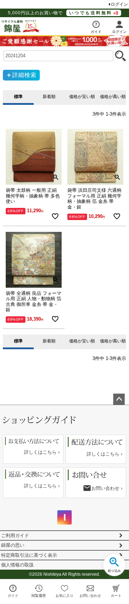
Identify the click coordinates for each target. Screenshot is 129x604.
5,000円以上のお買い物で (60, 12)
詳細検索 (24, 75)
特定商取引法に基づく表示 (29, 555)
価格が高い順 (112, 96)
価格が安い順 (81, 96)
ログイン (119, 4)
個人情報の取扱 (17, 565)
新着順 (49, 96)
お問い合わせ (105, 488)
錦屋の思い (12, 545)
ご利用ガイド (15, 535)
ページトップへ (119, 399)
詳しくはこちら (40, 452)
